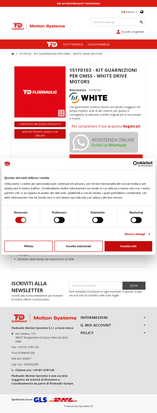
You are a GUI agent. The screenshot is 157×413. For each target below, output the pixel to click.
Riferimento (78, 90)
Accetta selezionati (78, 246)
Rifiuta (28, 246)
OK (135, 285)
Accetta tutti (128, 246)
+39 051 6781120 (43, 370)
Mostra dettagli (135, 234)
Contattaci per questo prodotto (40, 124)
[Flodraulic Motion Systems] (38, 26)
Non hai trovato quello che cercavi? (40, 133)
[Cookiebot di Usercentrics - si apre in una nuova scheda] (136, 164)
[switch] (59, 220)
